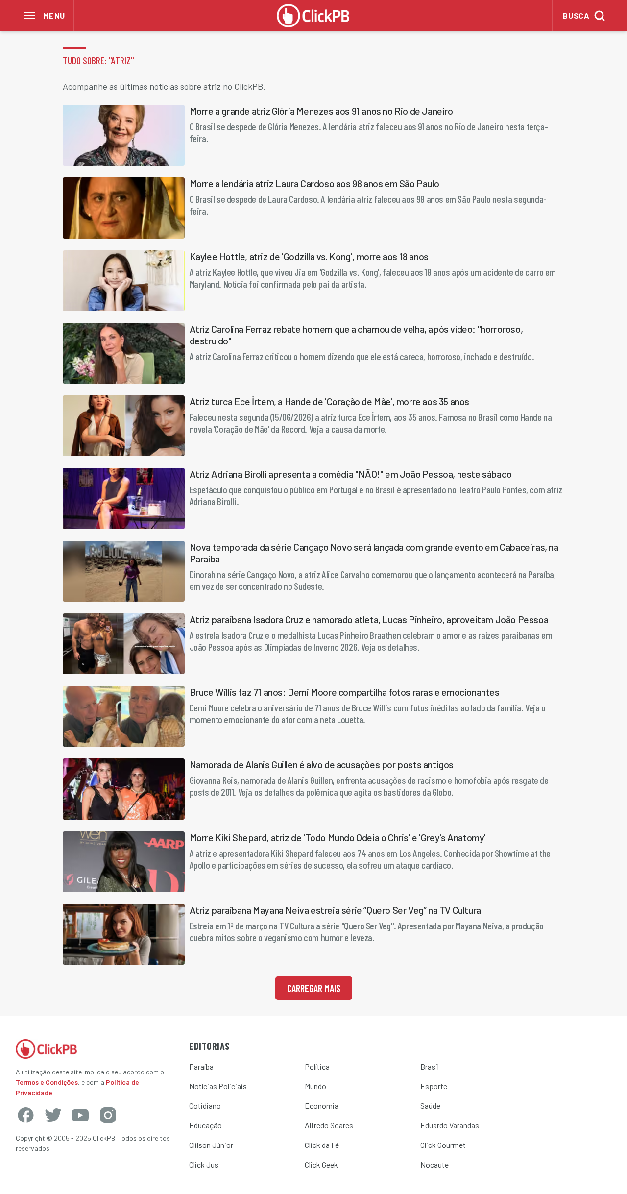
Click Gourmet (443, 1144)
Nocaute (434, 1164)
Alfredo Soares (329, 1125)
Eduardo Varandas (449, 1125)
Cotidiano (205, 1105)
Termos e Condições (47, 1082)
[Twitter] (53, 1115)
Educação (205, 1125)
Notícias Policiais (218, 1086)
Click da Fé (322, 1144)
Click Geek (321, 1164)
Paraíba (201, 1066)
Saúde (430, 1105)
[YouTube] (80, 1115)
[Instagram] (108, 1115)
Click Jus (203, 1164)
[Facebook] (25, 1115)
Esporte (433, 1086)
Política (317, 1066)
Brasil (429, 1066)
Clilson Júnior (211, 1144)
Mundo (315, 1086)
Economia (321, 1105)
